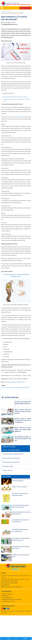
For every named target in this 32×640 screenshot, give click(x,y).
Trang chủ (3, 11)
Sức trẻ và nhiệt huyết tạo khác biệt (11, 458)
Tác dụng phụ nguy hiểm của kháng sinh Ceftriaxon (20, 547)
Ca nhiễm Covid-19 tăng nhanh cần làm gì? (20, 555)
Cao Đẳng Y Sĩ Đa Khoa (7, 594)
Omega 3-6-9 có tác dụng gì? (19, 486)
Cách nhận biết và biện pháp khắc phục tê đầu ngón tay (20, 530)
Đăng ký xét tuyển (25, 8)
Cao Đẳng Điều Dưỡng (6, 597)
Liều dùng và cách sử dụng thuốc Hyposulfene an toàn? (20, 494)
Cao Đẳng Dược (5, 595)
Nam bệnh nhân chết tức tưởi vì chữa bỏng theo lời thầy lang (21, 479)
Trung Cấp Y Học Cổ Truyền (8, 601)
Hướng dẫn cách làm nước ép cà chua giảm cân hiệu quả (21, 512)
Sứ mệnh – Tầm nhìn (7, 470)
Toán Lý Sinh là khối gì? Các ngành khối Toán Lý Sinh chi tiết (20, 506)
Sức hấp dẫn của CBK (7, 466)
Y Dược (8, 11)
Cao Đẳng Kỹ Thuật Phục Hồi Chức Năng (11, 599)
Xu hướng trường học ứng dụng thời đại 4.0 (13, 454)
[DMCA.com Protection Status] (16, 569)
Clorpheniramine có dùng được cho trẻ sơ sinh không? (20, 520)
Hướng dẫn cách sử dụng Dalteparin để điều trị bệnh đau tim (21, 539)
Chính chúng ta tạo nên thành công (10, 462)
